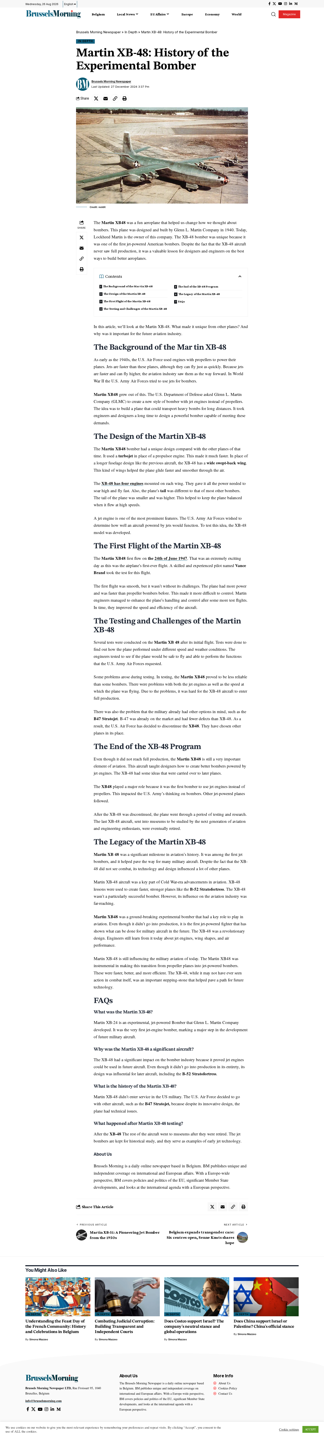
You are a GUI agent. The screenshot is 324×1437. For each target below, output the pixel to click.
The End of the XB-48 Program (198, 286)
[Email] (105, 98)
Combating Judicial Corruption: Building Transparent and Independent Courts (125, 1326)
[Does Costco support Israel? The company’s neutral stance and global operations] (196, 1296)
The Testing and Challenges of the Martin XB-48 (135, 308)
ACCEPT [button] (310, 1429)
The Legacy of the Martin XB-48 (199, 294)
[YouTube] (280, 4)
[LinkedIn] (290, 4)
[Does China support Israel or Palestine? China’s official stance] (266, 1296)
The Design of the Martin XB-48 (125, 293)
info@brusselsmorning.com (43, 1400)
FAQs (182, 301)
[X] (274, 4)
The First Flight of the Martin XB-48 (127, 301)
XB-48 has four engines (122, 483)
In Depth (131, 32)
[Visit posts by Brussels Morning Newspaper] (82, 84)
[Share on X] (96, 98)
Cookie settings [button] (289, 1429)
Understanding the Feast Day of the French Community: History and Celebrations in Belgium (55, 1326)
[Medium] (296, 4)
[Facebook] (269, 4)
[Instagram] (285, 4)
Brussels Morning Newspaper (98, 32)
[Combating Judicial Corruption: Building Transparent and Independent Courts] (127, 1296)
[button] (273, 14)
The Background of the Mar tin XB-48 (128, 286)
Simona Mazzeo (38, 1339)
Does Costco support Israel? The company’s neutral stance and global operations (194, 1326)
